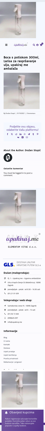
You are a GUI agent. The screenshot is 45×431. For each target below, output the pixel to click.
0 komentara (31, 113)
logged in (19, 173)
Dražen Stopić (10, 113)
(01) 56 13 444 (13, 314)
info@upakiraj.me (15, 322)
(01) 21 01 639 (13, 293)
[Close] (39, 373)
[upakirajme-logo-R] (20, 43)
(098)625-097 (13, 318)
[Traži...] (34, 45)
